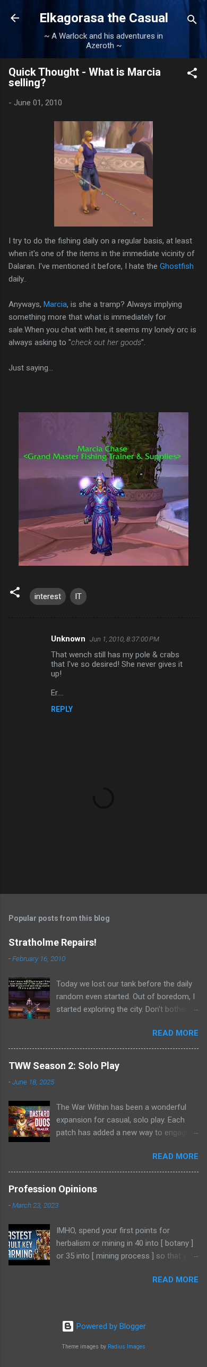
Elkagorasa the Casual (103, 18)
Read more (175, 1033)
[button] (192, 75)
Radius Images (126, 1346)
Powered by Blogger (110, 1326)
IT (78, 596)
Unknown (68, 639)
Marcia (55, 304)
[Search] (192, 21)
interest (47, 596)
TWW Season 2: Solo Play (63, 1065)
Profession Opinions (52, 1188)
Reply (62, 709)
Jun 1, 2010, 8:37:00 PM (124, 639)
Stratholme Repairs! (52, 942)
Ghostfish (177, 266)
